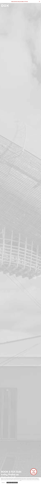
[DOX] (5, 5)
